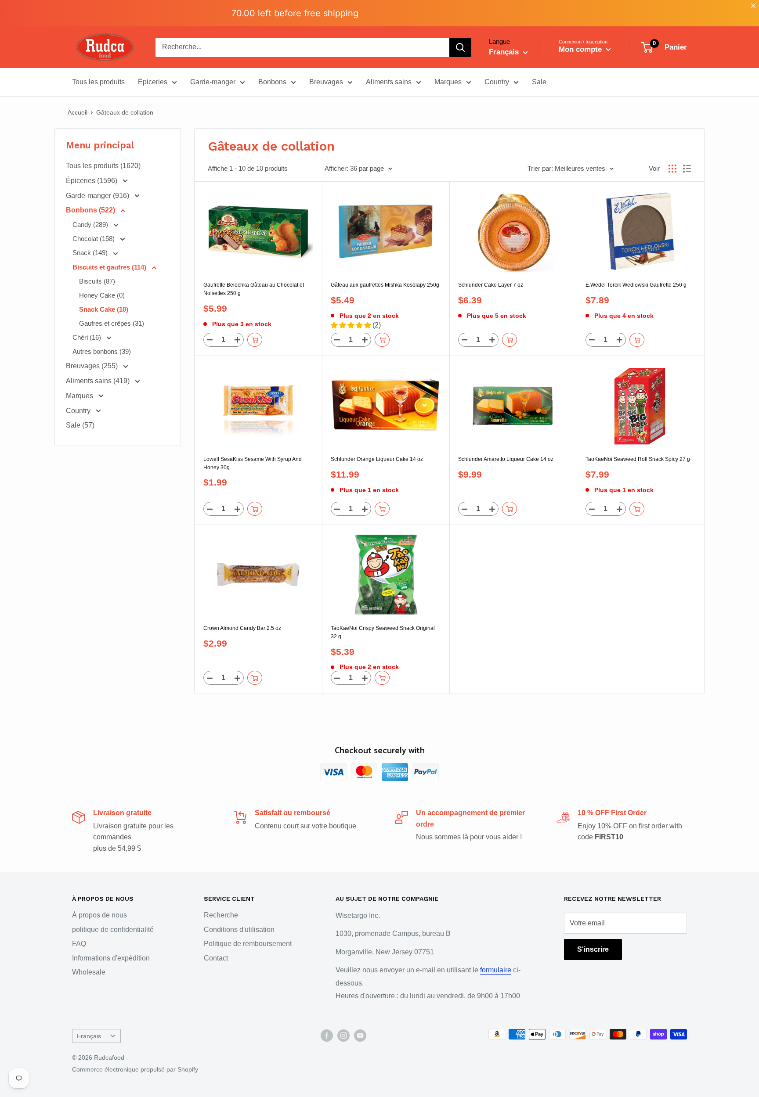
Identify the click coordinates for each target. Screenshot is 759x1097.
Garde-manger (212, 82)
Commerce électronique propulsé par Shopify (135, 1069)
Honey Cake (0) (102, 295)
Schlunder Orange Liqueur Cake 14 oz (377, 459)
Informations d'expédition (111, 958)
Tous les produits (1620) (103, 165)
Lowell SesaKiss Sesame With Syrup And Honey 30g (252, 463)
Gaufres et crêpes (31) (111, 323)
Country (496, 82)
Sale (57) (80, 425)
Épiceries (152, 82)
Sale (539, 82)
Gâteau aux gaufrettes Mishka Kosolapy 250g (385, 285)
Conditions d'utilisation (239, 929)
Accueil (77, 112)
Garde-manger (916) (98, 195)
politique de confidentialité (113, 929)
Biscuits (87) (97, 281)
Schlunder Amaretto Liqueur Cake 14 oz (505, 459)
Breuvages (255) (92, 366)
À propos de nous (99, 915)
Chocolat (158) (94, 238)
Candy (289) (91, 224)
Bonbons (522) (91, 210)
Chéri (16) (87, 337)
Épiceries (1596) (92, 180)
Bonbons (272, 82)
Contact (216, 958)
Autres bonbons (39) (101, 351)
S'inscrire (593, 949)
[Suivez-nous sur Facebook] (327, 1035)
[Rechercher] (460, 47)
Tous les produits (98, 82)
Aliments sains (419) (98, 381)
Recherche (221, 915)
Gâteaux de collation (124, 112)
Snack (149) (90, 252)
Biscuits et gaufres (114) (110, 267)
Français (89, 1036)
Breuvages (326, 82)
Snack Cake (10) (103, 309)
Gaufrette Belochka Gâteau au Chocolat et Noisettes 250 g (253, 289)
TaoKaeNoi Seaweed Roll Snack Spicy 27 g (638, 459)
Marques (448, 82)
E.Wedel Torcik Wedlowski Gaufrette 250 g (636, 285)
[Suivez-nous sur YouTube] (360, 1035)
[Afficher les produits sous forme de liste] (687, 169)
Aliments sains (389, 82)
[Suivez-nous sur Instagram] (343, 1035)
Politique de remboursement (248, 943)
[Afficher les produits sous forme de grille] (672, 169)
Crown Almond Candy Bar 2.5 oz (242, 628)
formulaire (495, 970)
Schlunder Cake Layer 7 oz (490, 285)
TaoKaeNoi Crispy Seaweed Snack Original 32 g (383, 632)
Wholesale (88, 972)
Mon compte (581, 49)
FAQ (79, 943)
